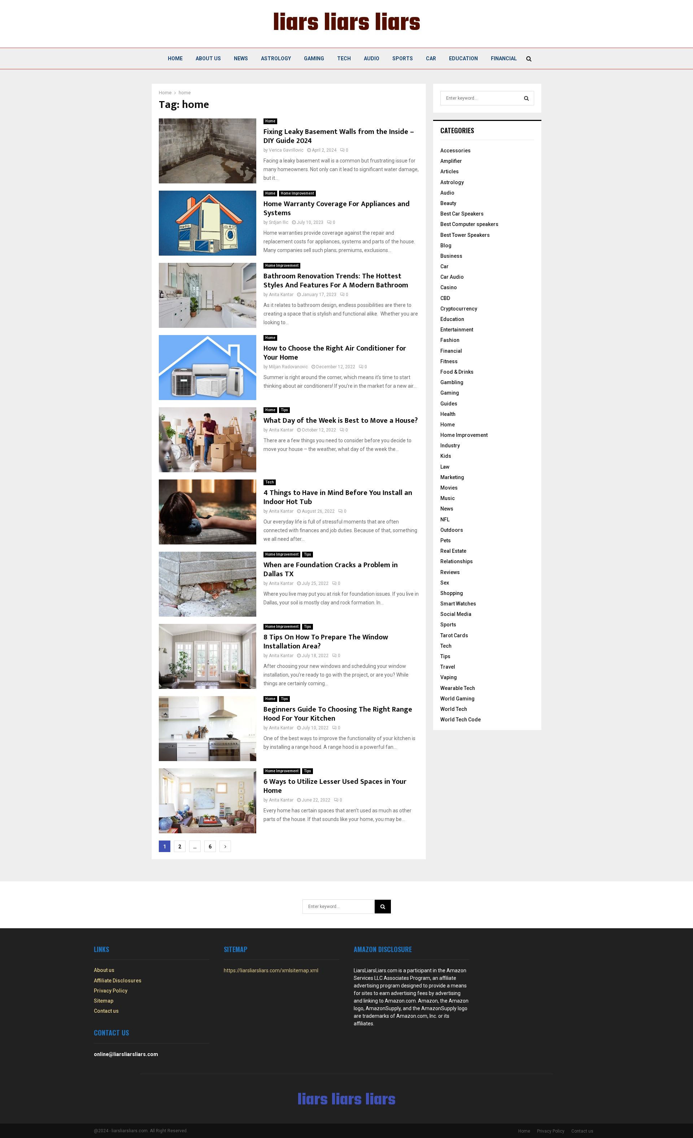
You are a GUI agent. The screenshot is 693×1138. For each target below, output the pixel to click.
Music (447, 498)
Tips (284, 410)
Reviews (450, 572)
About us (208, 58)
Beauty (448, 203)
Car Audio (452, 277)
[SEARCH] (526, 98)
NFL (444, 519)
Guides (448, 404)
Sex (444, 583)
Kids (445, 456)
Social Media (455, 614)
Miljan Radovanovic (288, 366)
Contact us (106, 1011)
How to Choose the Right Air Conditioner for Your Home (334, 353)
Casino (448, 287)
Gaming (314, 58)
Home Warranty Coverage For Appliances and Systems (336, 208)
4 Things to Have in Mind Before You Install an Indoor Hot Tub (337, 497)
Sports (402, 58)
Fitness (449, 361)
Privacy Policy (110, 991)
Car (431, 58)
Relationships (456, 561)
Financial (504, 58)
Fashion (449, 340)
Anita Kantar (281, 294)
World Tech (453, 709)
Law (444, 467)
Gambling (451, 382)
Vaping (448, 677)
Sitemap (103, 1001)
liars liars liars (346, 24)
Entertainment (456, 330)
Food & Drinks (457, 372)
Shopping (451, 593)
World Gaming (457, 699)
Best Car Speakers (462, 214)
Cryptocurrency (458, 309)
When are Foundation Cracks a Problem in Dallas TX (330, 569)
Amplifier (451, 161)
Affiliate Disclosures (117, 980)
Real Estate (453, 551)
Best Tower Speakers (465, 235)
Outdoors (451, 530)
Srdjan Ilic (278, 222)
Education (463, 58)
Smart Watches (458, 604)
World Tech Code (460, 719)
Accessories (455, 150)
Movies (449, 488)
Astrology (276, 58)
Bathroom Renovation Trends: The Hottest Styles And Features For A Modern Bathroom (335, 280)
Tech (344, 58)
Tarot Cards (454, 635)
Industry (450, 445)
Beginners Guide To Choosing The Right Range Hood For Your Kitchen (337, 714)
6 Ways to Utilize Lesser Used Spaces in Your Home (334, 786)
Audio (371, 58)
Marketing (452, 477)
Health (448, 414)
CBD (445, 298)
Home (175, 58)
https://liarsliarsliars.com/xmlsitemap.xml (271, 970)
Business (451, 256)
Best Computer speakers (469, 224)
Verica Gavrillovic (286, 150)
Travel (447, 667)
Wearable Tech (457, 688)
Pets (445, 540)
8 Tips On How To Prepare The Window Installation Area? (325, 641)
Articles (449, 171)
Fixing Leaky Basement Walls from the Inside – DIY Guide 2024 (338, 136)
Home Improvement (297, 193)
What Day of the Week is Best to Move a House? (340, 420)
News (241, 58)
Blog (446, 245)
